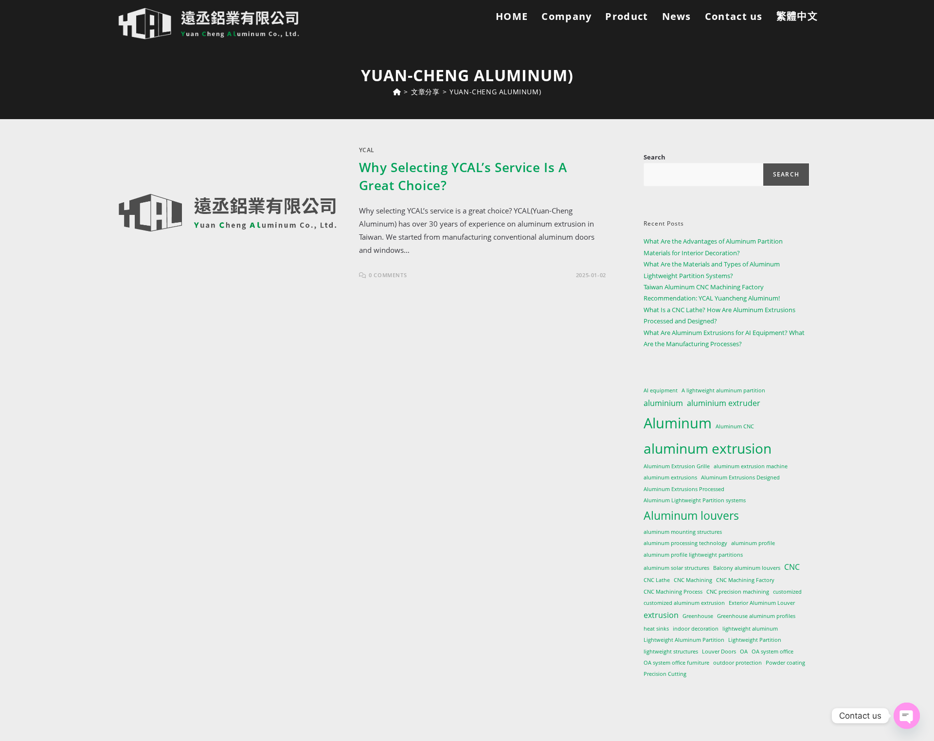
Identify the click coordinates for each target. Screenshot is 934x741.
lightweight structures (671, 651)
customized (787, 591)
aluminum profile (753, 543)
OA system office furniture (676, 662)
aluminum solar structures (676, 568)
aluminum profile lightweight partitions (693, 554)
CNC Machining (693, 580)
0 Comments (388, 275)
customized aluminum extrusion (684, 603)
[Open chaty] (907, 716)
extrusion (661, 615)
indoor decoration (695, 628)
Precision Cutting (665, 673)
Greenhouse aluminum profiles (756, 616)
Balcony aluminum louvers (746, 568)
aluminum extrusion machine (751, 466)
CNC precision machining (737, 591)
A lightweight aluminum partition (723, 390)
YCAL (367, 150)
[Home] (397, 91)
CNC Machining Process (673, 591)
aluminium (663, 403)
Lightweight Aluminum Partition (684, 639)
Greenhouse (698, 616)
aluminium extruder (723, 403)
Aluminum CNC (735, 426)
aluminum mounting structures (683, 532)
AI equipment (661, 390)
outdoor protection (737, 662)
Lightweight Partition (754, 639)
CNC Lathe (657, 580)
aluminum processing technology (685, 543)
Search (654, 157)
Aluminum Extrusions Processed (684, 489)
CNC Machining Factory (745, 580)
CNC (792, 567)
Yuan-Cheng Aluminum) (495, 91)
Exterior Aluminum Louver (762, 603)
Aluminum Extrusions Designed (740, 477)
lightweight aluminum (750, 628)
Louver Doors (719, 651)
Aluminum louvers (691, 515)
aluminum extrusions (670, 477)
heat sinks (656, 628)
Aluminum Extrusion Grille (677, 466)
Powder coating (785, 662)
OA (744, 651)
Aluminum (678, 423)
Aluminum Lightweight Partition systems (695, 500)
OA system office (772, 651)
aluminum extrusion (708, 448)
